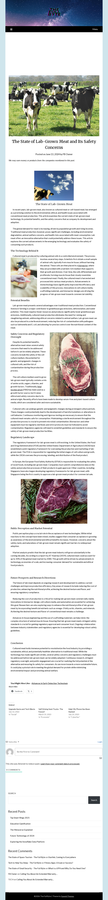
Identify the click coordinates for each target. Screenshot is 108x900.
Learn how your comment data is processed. (60, 763)
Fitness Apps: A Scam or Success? (58, 863)
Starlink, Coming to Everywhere (62, 857)
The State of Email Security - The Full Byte (26, 868)
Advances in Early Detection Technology (50, 683)
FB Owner (68, 154)
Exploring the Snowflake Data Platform (27, 841)
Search (12, 793)
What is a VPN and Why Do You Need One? (67, 868)
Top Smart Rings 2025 (20, 817)
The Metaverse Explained (21, 830)
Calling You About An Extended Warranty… (38, 874)
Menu (95, 29)
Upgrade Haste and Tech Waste (22, 709)
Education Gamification (20, 823)
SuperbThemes (67, 896)
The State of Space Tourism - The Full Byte (26, 857)
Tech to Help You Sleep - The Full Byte (24, 863)
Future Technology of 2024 (22, 836)
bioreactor (83, 265)
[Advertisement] (54, 52)
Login (99, 742)
